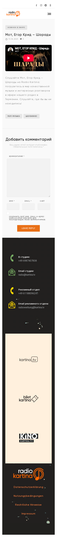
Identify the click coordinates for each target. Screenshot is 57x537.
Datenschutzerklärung (28, 487)
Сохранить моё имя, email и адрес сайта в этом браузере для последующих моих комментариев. (27, 218)
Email (28, 201)
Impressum (29, 513)
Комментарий (16, 156)
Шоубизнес (31, 116)
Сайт (42, 201)
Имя (12, 201)
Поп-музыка (14, 116)
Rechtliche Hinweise (28, 504)
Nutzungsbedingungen (28, 495)
